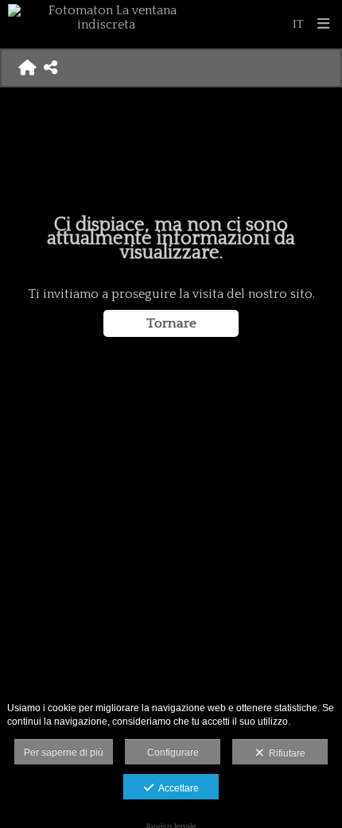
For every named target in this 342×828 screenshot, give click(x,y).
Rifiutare (284, 753)
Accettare (176, 788)
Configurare (173, 752)
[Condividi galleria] (50, 67)
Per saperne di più (63, 752)
